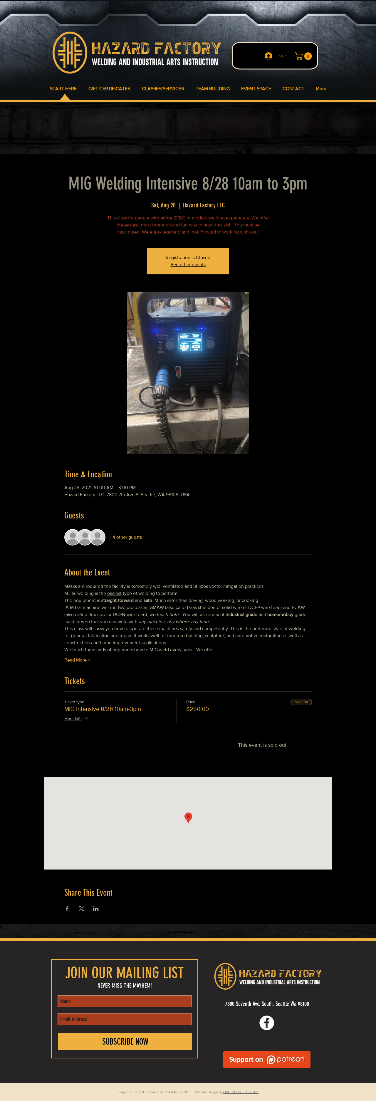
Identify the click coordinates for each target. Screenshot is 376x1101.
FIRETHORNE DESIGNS (240, 1092)
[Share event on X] (81, 908)
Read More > (77, 659)
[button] (304, 56)
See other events (188, 264)
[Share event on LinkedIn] (96, 908)
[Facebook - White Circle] (266, 1023)
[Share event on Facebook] (67, 908)
